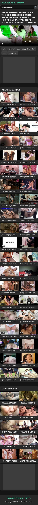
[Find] (35, 7)
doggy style (13, 53)
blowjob (12, 49)
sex (18, 49)
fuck (33, 49)
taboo (5, 53)
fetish (5, 49)
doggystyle (26, 49)
